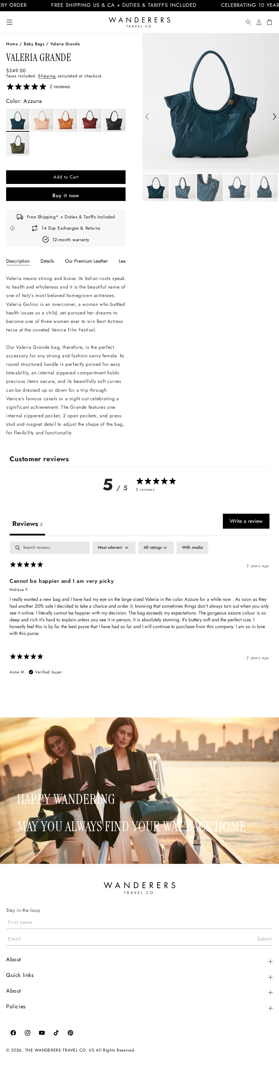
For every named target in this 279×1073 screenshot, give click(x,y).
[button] (9, 22)
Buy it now (65, 195)
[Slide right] (274, 117)
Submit (264, 938)
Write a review (246, 521)
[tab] (18, 261)
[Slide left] (147, 117)
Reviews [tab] (27, 524)
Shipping (47, 76)
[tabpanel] (66, 355)
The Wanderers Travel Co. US (60, 1050)
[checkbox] (192, 548)
